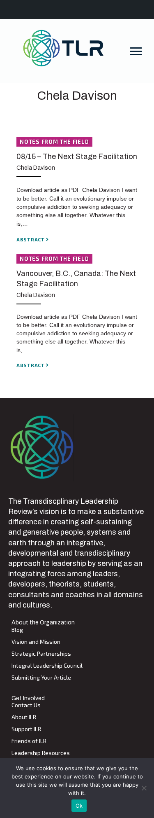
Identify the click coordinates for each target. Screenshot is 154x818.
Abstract (31, 239)
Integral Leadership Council (47, 666)
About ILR (23, 717)
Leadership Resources (40, 753)
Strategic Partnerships (41, 654)
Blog (17, 630)
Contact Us (26, 705)
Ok (79, 805)
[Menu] (135, 51)
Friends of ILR (28, 741)
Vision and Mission (35, 642)
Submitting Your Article (41, 678)
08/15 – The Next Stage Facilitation (76, 156)
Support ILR (26, 729)
